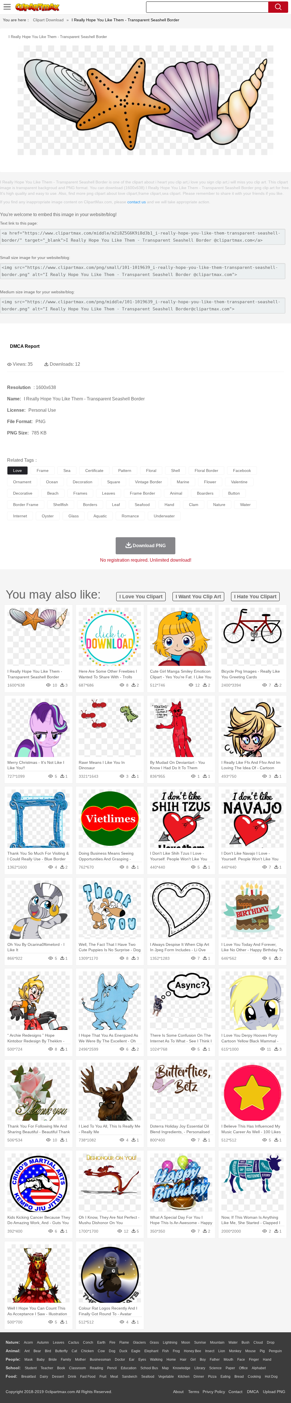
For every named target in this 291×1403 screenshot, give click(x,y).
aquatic (100, 516)
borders (90, 504)
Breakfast (28, 1377)
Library (199, 1368)
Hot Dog (271, 1377)
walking (156, 1360)
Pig (262, 1351)
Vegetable (166, 1377)
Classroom (77, 1368)
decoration (82, 482)
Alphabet (259, 1368)
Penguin (275, 1351)
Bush (246, 1343)
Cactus (73, 1343)
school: (13, 1368)
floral (151, 470)
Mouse (250, 1351)
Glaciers (139, 1343)
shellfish (60, 504)
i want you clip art (198, 596)
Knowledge (181, 1368)
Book (61, 1368)
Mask (28, 1360)
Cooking (254, 1377)
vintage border (148, 482)
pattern (124, 470)
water (245, 504)
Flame (124, 1343)
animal (176, 493)
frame (43, 470)
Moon (185, 1343)
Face (241, 1360)
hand (169, 504)
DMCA (252, 1391)
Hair (183, 1360)
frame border (142, 493)
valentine (239, 482)
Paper (230, 1368)
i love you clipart (141, 596)
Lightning (170, 1343)
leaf (116, 504)
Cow (101, 1351)
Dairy (44, 1377)
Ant (27, 1351)
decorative (22, 493)
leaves (108, 493)
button (234, 493)
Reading (96, 1368)
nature (219, 504)
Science (215, 1368)
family (66, 1360)
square (113, 482)
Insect (209, 1351)
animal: (13, 1350)
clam (193, 504)
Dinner (199, 1377)
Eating (225, 1377)
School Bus (149, 1368)
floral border (206, 470)
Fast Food (87, 1377)
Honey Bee (192, 1351)
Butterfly (61, 1351)
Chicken (87, 1351)
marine (183, 482)
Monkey (235, 1351)
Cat (74, 1351)
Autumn (43, 1343)
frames (80, 493)
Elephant (151, 1351)
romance (130, 516)
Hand (267, 1360)
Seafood (147, 1377)
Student (31, 1368)
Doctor (120, 1360)
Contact (235, 1391)
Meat (114, 1377)
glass (73, 516)
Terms (193, 1391)
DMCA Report (25, 346)
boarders (205, 493)
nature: (13, 1342)
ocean (52, 482)
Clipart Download (48, 20)
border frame (25, 504)
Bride (53, 1360)
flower (210, 482)
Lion (221, 1351)
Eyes (142, 1360)
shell (175, 470)
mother (80, 1360)
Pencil (112, 1368)
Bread (239, 1377)
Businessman (100, 1360)
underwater (164, 516)
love (17, 470)
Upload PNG (274, 1391)
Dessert (58, 1377)
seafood (142, 504)
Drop (271, 1343)
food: (11, 1376)
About (178, 1391)
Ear (131, 1360)
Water (233, 1343)
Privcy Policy (214, 1391)
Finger (254, 1360)
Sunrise (200, 1343)
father (215, 1360)
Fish (165, 1351)
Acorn (28, 1343)
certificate (94, 470)
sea (66, 470)
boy (203, 1360)
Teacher (47, 1368)
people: (13, 1359)
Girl (193, 1360)
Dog (112, 1351)
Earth (101, 1343)
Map (165, 1368)
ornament (22, 482)
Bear (37, 1351)
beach (53, 493)
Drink (72, 1377)
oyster (48, 516)
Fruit (102, 1377)
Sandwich (129, 1377)
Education (128, 1368)
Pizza (212, 1377)
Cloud (258, 1343)
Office (243, 1368)
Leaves (58, 1343)
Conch (88, 1343)
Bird (48, 1351)
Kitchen (184, 1377)
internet (20, 516)
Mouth (228, 1360)
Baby (41, 1360)
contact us (136, 202)
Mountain (217, 1343)
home (171, 1360)
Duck (123, 1351)
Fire (112, 1343)
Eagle (135, 1351)
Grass (154, 1343)
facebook (242, 470)
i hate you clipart (255, 596)
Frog (176, 1351)
